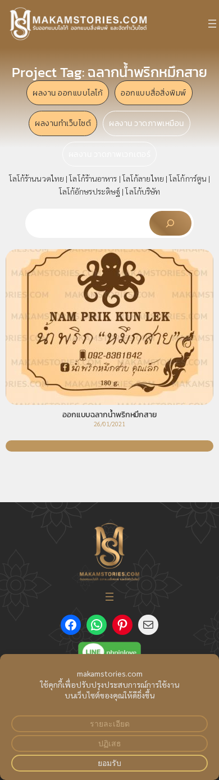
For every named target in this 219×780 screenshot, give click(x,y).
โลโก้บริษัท (142, 191)
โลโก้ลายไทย (143, 178)
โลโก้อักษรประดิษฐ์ (89, 191)
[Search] (170, 223)
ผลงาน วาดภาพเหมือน (146, 123)
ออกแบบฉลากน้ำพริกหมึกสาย (109, 415)
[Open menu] (212, 23)
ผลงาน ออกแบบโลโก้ (68, 93)
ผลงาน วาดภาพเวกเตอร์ (110, 154)
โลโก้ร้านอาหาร (93, 178)
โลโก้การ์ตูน (188, 178)
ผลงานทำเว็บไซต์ (63, 123)
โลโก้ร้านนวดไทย (36, 178)
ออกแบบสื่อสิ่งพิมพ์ (153, 93)
